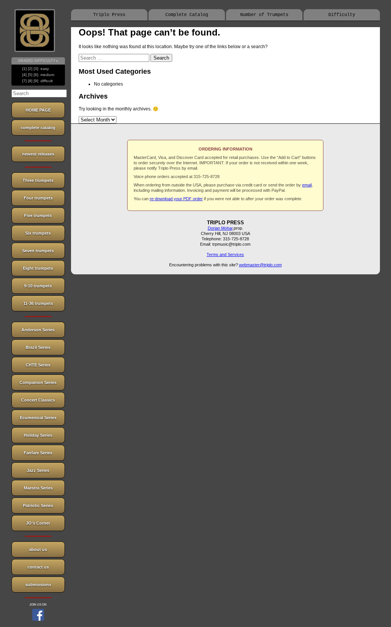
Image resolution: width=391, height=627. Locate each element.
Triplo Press (109, 15)
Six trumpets (38, 233)
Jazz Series (38, 470)
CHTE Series (38, 365)
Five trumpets (38, 215)
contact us (38, 567)
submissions (38, 584)
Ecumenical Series (38, 417)
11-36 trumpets (38, 303)
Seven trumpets (38, 250)
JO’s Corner (38, 523)
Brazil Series (38, 347)
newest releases (38, 154)
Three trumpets (38, 180)
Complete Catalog (186, 15)
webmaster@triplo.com (260, 264)
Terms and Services (225, 254)
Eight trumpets (38, 268)
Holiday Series (38, 435)
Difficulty (341, 15)
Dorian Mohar (220, 228)
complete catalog (38, 127)
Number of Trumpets (264, 15)
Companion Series (38, 382)
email (307, 185)
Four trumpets (38, 198)
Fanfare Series (38, 452)
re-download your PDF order (176, 198)
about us (38, 549)
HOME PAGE (38, 110)
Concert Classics (38, 400)
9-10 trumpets (38, 286)
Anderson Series (38, 329)
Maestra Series (38, 488)
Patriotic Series (38, 505)
